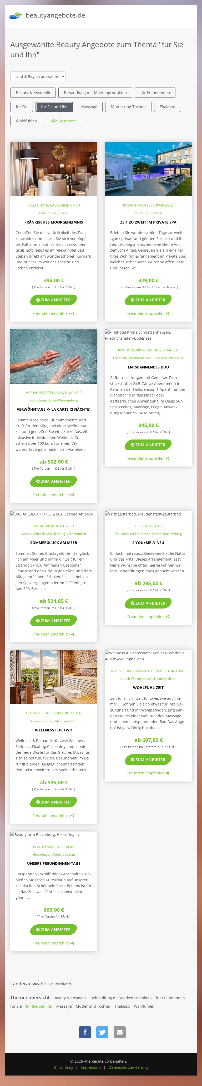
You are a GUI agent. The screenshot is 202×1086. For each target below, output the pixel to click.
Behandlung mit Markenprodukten (95, 92)
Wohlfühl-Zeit (148, 687)
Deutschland (60, 983)
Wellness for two (53, 729)
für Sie (21, 106)
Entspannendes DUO (148, 367)
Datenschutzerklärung (128, 1067)
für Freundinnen (155, 92)
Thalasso (167, 106)
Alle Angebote (63, 120)
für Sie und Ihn (54, 106)
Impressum (91, 1067)
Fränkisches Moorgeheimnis (53, 222)
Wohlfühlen (26, 120)
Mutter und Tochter (128, 106)
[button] (85, 1032)
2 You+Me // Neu (148, 542)
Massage (89, 106)
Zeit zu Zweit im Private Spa (148, 222)
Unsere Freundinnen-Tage (53, 863)
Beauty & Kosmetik (33, 92)
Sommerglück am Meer (53, 542)
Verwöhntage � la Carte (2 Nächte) (53, 409)
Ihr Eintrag (63, 1067)
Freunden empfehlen (52, 313)
